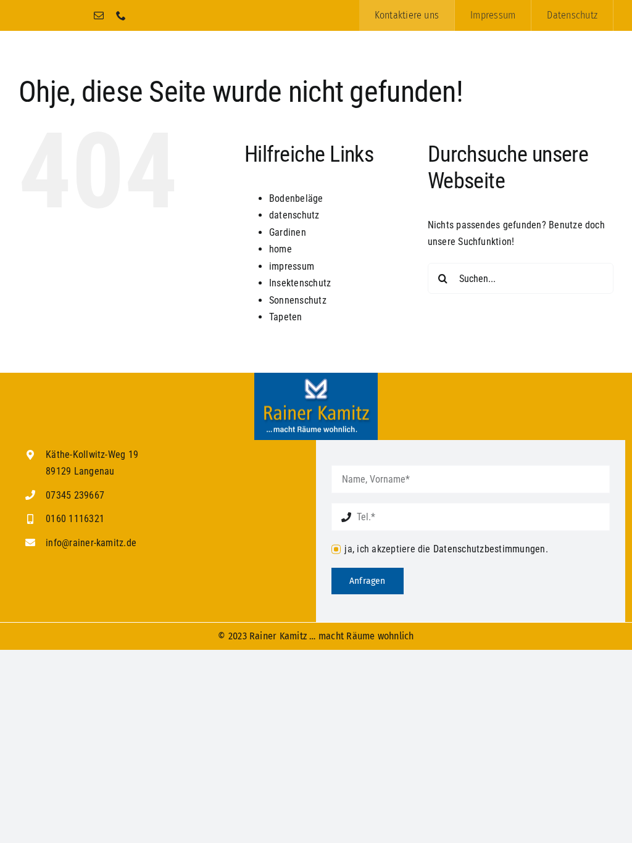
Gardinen (287, 232)
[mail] (99, 15)
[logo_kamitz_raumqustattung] (316, 377)
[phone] (121, 15)
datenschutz (294, 215)
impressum (291, 266)
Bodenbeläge (296, 198)
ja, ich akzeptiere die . (445, 549)
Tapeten (285, 317)
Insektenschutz (300, 283)
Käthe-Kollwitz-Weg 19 (92, 454)
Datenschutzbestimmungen (489, 549)
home (280, 249)
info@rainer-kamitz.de (91, 543)
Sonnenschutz (297, 300)
